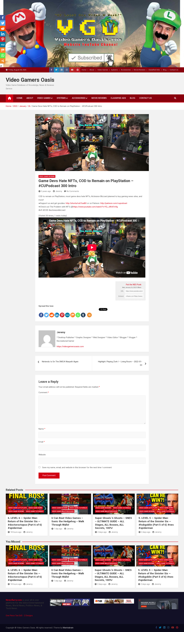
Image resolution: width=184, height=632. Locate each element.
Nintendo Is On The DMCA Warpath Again (60, 361)
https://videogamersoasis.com (70, 346)
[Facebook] (41, 312)
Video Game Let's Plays (17, 508)
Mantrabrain (68, 627)
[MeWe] (67, 312)
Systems (114, 70)
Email (42, 442)
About (91, 70)
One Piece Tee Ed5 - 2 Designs (19, 615)
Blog (164, 70)
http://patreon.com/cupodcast (113, 203)
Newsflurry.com (14, 600)
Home (84, 70)
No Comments (73, 191)
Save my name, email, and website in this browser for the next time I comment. (77, 467)
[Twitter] (46, 312)
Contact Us (174, 70)
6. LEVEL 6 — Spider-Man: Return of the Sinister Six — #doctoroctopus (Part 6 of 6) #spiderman (25, 522)
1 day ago (58, 529)
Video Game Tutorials (34, 511)
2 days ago (102, 532)
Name (42, 429)
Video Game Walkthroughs (63, 511)
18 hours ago (15, 532)
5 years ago (46, 191)
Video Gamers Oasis (30, 80)
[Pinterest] (62, 312)
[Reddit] (51, 312)
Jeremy (58, 191)
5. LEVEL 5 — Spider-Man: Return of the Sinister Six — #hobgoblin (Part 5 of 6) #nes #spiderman (156, 522)
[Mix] (72, 312)
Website (42, 454)
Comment (44, 392)
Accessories (126, 70)
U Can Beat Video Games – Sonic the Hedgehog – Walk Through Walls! (67, 521)
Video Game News (35, 508)
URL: (122, 291)
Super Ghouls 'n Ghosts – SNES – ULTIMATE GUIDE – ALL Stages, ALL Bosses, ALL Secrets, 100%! (113, 522)
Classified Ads (154, 70)
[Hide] (1, 66)
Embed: (121, 296)
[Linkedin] (57, 312)
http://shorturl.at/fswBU (76, 203)
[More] (89, 312)
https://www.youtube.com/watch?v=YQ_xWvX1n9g (95, 207)
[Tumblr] (83, 312)
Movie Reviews (139, 70)
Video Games (102, 70)
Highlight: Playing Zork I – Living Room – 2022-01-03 (120, 363)
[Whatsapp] (78, 312)
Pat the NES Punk (133, 284)
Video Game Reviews (47, 176)
